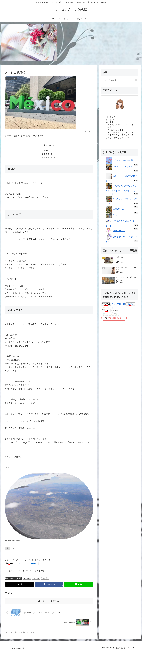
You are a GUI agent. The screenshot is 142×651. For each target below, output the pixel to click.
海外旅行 (45, 578)
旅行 (20, 578)
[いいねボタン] (7, 548)
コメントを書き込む (49, 600)
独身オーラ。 (119, 231)
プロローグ (48, 154)
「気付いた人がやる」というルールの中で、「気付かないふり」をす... (121, 190)
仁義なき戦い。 (120, 209)
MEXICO (28, 578)
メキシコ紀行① (50, 157)
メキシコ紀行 (11, 578)
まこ (120, 113)
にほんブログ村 (21, 563)
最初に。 (47, 150)
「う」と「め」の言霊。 (124, 160)
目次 (46, 145)
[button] (136, 80)
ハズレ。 (117, 215)
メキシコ (36, 578)
